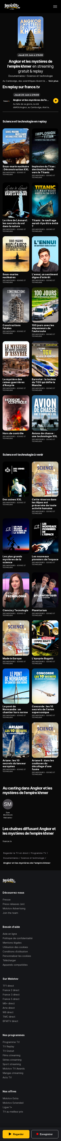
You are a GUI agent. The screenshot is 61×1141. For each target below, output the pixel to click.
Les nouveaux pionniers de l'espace (45, 558)
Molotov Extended (13, 1102)
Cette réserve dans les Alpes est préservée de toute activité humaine (44, 504)
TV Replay (8, 1046)
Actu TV (7, 1077)
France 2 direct (11, 990)
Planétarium (39, 610)
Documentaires (16, 75)
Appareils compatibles (15, 964)
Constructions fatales (12, 327)
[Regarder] (55, 101)
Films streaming (11, 1055)
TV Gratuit (8, 1050)
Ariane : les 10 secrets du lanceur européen (14, 763)
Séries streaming (12, 1059)
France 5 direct (11, 999)
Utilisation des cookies (15, 947)
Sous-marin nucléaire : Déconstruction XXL (16, 168)
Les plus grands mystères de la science (12, 559)
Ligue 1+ (7, 1107)
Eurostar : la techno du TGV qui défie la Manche (44, 382)
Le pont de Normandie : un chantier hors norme (15, 709)
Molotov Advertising (14, 908)
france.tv (7, 841)
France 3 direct (11, 994)
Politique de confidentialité (18, 938)
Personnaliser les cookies (17, 955)
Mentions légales (12, 942)
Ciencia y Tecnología (15, 610)
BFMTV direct (10, 1021)
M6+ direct (9, 1003)
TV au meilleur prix (13, 1111)
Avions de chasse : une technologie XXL (44, 435)
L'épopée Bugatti (42, 658)
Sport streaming (12, 1064)
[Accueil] (12, 6)
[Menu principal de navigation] (55, 7)
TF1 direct (8, 985)
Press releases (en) (14, 904)
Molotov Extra (10, 1098)
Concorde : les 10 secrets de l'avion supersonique (43, 709)
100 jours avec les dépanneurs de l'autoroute (43, 328)
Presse (7, 899)
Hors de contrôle (13, 433)
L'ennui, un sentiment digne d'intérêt (45, 276)
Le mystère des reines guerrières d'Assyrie (14, 382)
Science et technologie (40, 75)
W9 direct (8, 1012)
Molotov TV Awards (14, 1068)
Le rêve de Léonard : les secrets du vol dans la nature (15, 223)
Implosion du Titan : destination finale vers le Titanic (44, 169)
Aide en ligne (10, 933)
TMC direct (9, 1016)
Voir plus (53, 81)
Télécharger (9, 960)
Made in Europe (12, 658)
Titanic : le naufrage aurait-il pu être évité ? (45, 223)
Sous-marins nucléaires (10, 276)
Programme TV (11, 1042)
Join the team (10, 912)
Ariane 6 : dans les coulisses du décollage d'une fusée (43, 765)
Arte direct (9, 1007)
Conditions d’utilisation (15, 951)
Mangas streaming (13, 1073)
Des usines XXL (12, 499)
